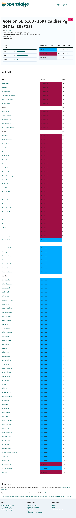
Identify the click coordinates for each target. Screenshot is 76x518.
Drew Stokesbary (7, 176)
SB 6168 (8, 31)
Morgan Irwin (6, 92)
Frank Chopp (6, 408)
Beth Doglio (6, 292)
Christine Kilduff (7, 248)
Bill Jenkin (5, 204)
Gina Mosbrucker (7, 100)
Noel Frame (5, 304)
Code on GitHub (32, 505)
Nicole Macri (6, 352)
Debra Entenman (7, 300)
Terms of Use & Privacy (8, 511)
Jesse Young (6, 236)
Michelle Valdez (7, 192)
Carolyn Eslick (6, 124)
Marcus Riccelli (6, 264)
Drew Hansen (6, 316)
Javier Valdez (6, 428)
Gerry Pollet (6, 376)
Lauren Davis (6, 288)
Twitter (54, 505)
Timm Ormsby (6, 328)
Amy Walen (5, 444)
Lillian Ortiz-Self (7, 360)
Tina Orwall (5, 364)
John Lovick (6, 348)
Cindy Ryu (5, 384)
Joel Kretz (5, 168)
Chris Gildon (6, 180)
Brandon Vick (6, 220)
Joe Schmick (6, 188)
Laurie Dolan (6, 460)
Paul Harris (5, 136)
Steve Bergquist (7, 396)
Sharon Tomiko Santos (9, 452)
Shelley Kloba (6, 252)
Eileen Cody (6, 296)
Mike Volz (5, 224)
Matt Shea (5, 472)
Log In (58, 5)
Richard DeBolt (7, 212)
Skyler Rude (6, 104)
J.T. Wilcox (5, 228)
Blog (53, 507)
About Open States (7, 509)
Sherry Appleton (7, 468)
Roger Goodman (7, 308)
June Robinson (7, 432)
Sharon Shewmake (8, 268)
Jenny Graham (6, 216)
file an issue (49, 493)
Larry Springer (6, 340)
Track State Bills (6, 507)
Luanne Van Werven (8, 128)
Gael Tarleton (6, 424)
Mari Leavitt (6, 280)
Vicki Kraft (5, 164)
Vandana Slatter (7, 272)
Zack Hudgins (6, 320)
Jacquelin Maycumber (9, 96)
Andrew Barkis (6, 116)
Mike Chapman (7, 284)
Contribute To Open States (35, 513)
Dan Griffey (5, 84)
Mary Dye (5, 152)
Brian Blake (5, 400)
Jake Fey (5, 416)
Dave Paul (5, 260)
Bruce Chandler (7, 208)
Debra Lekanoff (7, 448)
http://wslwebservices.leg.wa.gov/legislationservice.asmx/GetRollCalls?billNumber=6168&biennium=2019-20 (37, 496)
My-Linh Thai (6, 440)
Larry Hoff (5, 88)
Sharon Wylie (6, 392)
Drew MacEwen (7, 172)
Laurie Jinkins (6, 240)
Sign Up (65, 5)
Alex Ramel (5, 336)
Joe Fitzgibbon (7, 420)
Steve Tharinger (7, 312)
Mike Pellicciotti (7, 332)
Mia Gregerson (6, 436)
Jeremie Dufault (7, 196)
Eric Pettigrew (6, 372)
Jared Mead (6, 356)
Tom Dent (5, 148)
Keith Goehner (6, 156)
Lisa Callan (5, 404)
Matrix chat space (57, 509)
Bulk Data (30, 509)
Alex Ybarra (5, 232)
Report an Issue (31, 511)
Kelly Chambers (7, 140)
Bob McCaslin (6, 464)
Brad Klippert (6, 160)
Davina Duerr (6, 412)
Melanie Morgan (7, 256)
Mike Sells (5, 388)
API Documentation (33, 507)
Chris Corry (5, 144)
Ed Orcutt (5, 184)
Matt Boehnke (6, 120)
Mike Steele (5, 112)
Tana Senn (5, 456)
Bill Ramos (5, 380)
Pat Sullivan (6, 344)
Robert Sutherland (8, 200)
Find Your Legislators (7, 505)
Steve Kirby (5, 324)
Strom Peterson (7, 368)
